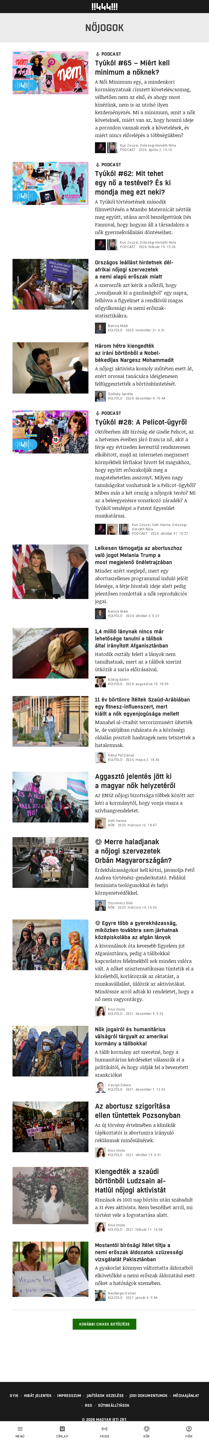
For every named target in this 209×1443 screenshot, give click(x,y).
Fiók (188, 1436)
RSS (88, 1405)
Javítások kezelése (105, 1395)
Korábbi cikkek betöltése (104, 1324)
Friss (104, 1436)
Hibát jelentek (38, 1395)
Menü (20, 1436)
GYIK (14, 1395)
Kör (146, 1436)
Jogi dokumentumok (149, 1395)
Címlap (62, 1436)
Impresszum (69, 1395)
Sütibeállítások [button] (114, 1405)
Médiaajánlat (186, 1395)
